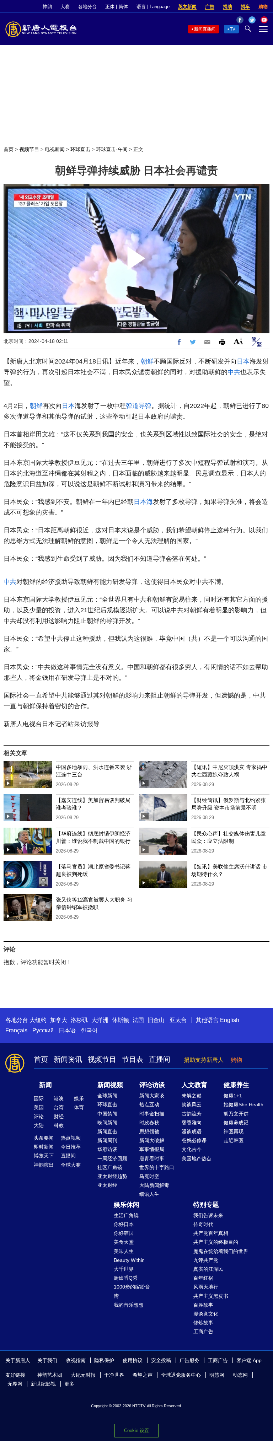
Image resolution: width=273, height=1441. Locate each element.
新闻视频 (110, 1084)
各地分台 (87, 6)
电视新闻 (55, 149)
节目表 (132, 1059)
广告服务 (189, 1360)
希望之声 (142, 1375)
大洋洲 (99, 1020)
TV (232, 29)
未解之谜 (192, 1095)
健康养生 (236, 1084)
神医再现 (233, 1131)
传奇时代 (203, 1224)
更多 (69, 1384)
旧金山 (156, 1020)
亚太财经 (107, 1185)
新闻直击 (107, 1131)
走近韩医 (233, 1140)
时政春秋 (149, 1122)
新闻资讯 (68, 1059)
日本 (243, 361)
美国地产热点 (197, 1158)
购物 (263, 6)
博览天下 (44, 1155)
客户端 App (249, 1360)
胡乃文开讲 (236, 1114)
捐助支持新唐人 (204, 1060)
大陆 (39, 1125)
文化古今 (192, 1149)
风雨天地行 (205, 1287)
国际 (39, 1098)
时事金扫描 (151, 1114)
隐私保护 (104, 1360)
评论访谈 (152, 1084)
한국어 (89, 1030)
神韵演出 (44, 1165)
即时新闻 (44, 1147)
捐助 (227, 6)
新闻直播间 (204, 29)
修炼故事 (203, 1323)
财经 (59, 1116)
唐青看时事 (151, 1158)
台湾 (59, 1107)
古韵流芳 (192, 1114)
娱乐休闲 (126, 1204)
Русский (43, 1030)
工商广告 (203, 1331)
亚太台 (178, 1020)
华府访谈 (107, 1149)
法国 (138, 1020)
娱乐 (79, 1098)
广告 (209, 6)
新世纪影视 (43, 1384)
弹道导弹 (138, 405)
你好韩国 (124, 1233)
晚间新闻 (107, 1122)
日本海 (143, 501)
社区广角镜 (109, 1167)
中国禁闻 (107, 1114)
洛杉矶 (79, 1020)
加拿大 (58, 1020)
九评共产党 (205, 1260)
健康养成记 (236, 1122)
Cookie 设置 (136, 1430)
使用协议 (133, 1360)
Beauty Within (129, 1260)
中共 (234, 372)
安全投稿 (161, 1360)
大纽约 (38, 1020)
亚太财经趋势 (112, 1176)
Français (16, 1030)
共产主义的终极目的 (215, 1242)
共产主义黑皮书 (210, 1296)
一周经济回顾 (112, 1158)
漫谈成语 (192, 1131)
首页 (9, 149)
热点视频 (71, 1138)
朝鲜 (147, 361)
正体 (109, 6)
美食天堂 (124, 1242)
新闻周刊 (107, 1140)
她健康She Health (243, 1104)
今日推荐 (71, 1147)
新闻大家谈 (151, 1095)
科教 (59, 1125)
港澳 (59, 1098)
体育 (79, 1107)
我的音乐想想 (129, 1305)
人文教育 (194, 1084)
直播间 (159, 1059)
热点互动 (149, 1104)
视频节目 (29, 149)
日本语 (67, 1030)
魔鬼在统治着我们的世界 (220, 1251)
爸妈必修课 (194, 1140)
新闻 (45, 1084)
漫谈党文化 (205, 1314)
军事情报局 (151, 1149)
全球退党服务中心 (181, 1375)
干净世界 (114, 1375)
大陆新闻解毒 (154, 1185)
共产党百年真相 (210, 1233)
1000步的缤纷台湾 (132, 1291)
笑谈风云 (192, 1104)
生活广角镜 (126, 1215)
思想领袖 (149, 1131)
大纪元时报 (83, 1375)
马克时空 (149, 1176)
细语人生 (149, 1194)
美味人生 (124, 1251)
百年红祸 (203, 1278)
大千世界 (124, 1269)
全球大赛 (71, 1165)
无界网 (14, 1384)
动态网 (240, 1375)
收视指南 (76, 1360)
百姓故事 (203, 1305)
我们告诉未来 (208, 1215)
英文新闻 (187, 6)
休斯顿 (120, 1020)
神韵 (47, 6)
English (229, 1020)
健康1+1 (233, 1095)
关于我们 (47, 1360)
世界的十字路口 (156, 1167)
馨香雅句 (192, 1122)
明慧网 (216, 1375)
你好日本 (124, 1224)
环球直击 (80, 149)
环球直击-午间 (112, 149)
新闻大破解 (151, 1140)
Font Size (238, 341)
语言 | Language (153, 6)
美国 (39, 1107)
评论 (39, 1116)
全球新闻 (107, 1095)
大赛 (65, 6)
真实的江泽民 (208, 1269)
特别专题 (206, 1204)
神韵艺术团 (49, 1375)
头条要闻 (44, 1138)
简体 (123, 6)
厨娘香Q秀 (126, 1278)
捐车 (245, 6)
